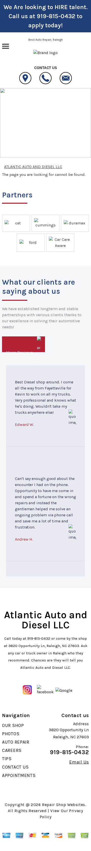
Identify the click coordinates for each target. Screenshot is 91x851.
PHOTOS (10, 734)
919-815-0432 (56, 16)
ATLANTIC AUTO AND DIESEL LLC (40, 110)
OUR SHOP (13, 725)
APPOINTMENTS (19, 775)
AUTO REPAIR (15, 742)
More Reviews (20, 351)
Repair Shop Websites (63, 804)
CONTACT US (15, 767)
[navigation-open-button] (5, 46)
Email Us (79, 762)
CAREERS (11, 750)
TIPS (7, 759)
